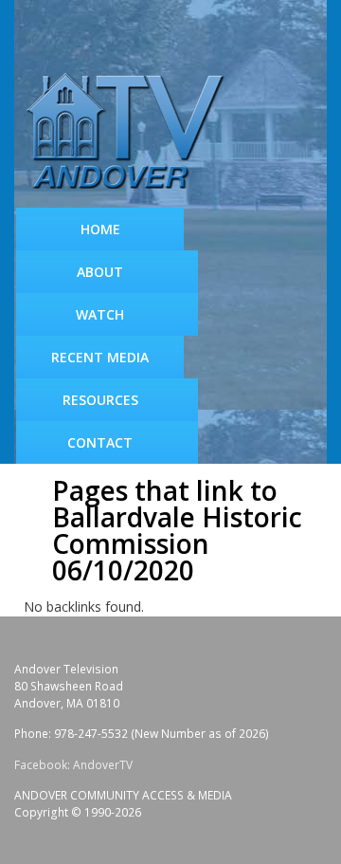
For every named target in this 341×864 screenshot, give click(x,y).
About (100, 272)
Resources (100, 400)
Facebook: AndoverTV (73, 765)
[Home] (132, 132)
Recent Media (100, 357)
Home (100, 229)
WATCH (100, 314)
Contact (100, 442)
